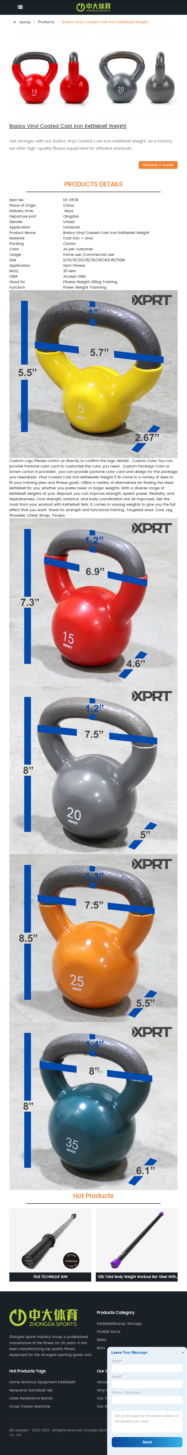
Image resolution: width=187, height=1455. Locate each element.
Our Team (106, 1398)
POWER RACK (109, 1332)
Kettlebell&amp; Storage (119, 1323)
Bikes (101, 1340)
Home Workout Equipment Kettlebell (42, 1382)
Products (46, 22)
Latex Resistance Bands (30, 1398)
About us (105, 1382)
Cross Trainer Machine (29, 1406)
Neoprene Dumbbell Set (31, 1390)
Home (24, 22)
